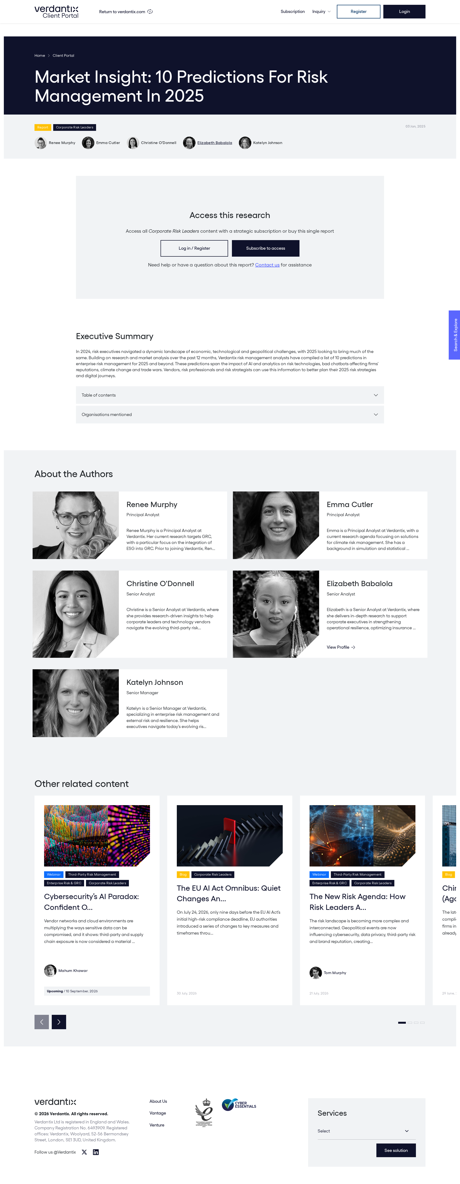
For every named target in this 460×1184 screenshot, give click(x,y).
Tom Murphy (335, 972)
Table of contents (99, 395)
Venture (157, 1124)
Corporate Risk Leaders (74, 127)
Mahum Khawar (73, 970)
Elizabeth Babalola (214, 142)
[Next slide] (59, 1022)
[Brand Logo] (56, 11)
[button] (402, 1023)
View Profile (338, 647)
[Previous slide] (41, 1022)
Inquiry (318, 11)
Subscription (293, 11)
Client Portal (63, 56)
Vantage (158, 1112)
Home (39, 56)
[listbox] (367, 1131)
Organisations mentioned (107, 414)
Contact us (267, 265)
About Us (158, 1101)
